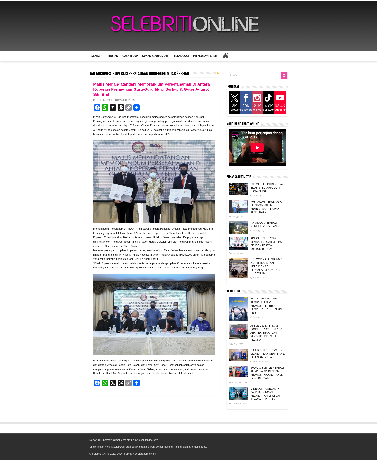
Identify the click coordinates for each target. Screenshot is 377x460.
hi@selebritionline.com (145, 439)
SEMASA (96, 55)
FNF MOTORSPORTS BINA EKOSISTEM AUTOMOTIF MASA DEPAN (266, 188)
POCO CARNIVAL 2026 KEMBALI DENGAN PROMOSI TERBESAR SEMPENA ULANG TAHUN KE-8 (266, 305)
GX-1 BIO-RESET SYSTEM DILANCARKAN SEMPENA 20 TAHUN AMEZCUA (267, 354)
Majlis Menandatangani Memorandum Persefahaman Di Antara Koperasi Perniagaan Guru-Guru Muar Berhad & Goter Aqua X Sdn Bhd (151, 89)
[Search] (284, 75)
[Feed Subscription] (218, 73)
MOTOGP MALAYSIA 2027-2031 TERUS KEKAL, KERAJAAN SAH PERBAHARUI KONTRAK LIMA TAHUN (266, 266)
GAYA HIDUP (130, 55)
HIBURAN (112, 55)
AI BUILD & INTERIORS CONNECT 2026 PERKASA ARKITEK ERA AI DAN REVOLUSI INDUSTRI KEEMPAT (266, 332)
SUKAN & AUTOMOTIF (155, 55)
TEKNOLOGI (181, 55)
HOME (225, 55)
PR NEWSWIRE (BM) (205, 55)
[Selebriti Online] (188, 26)
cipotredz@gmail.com (113, 439)
